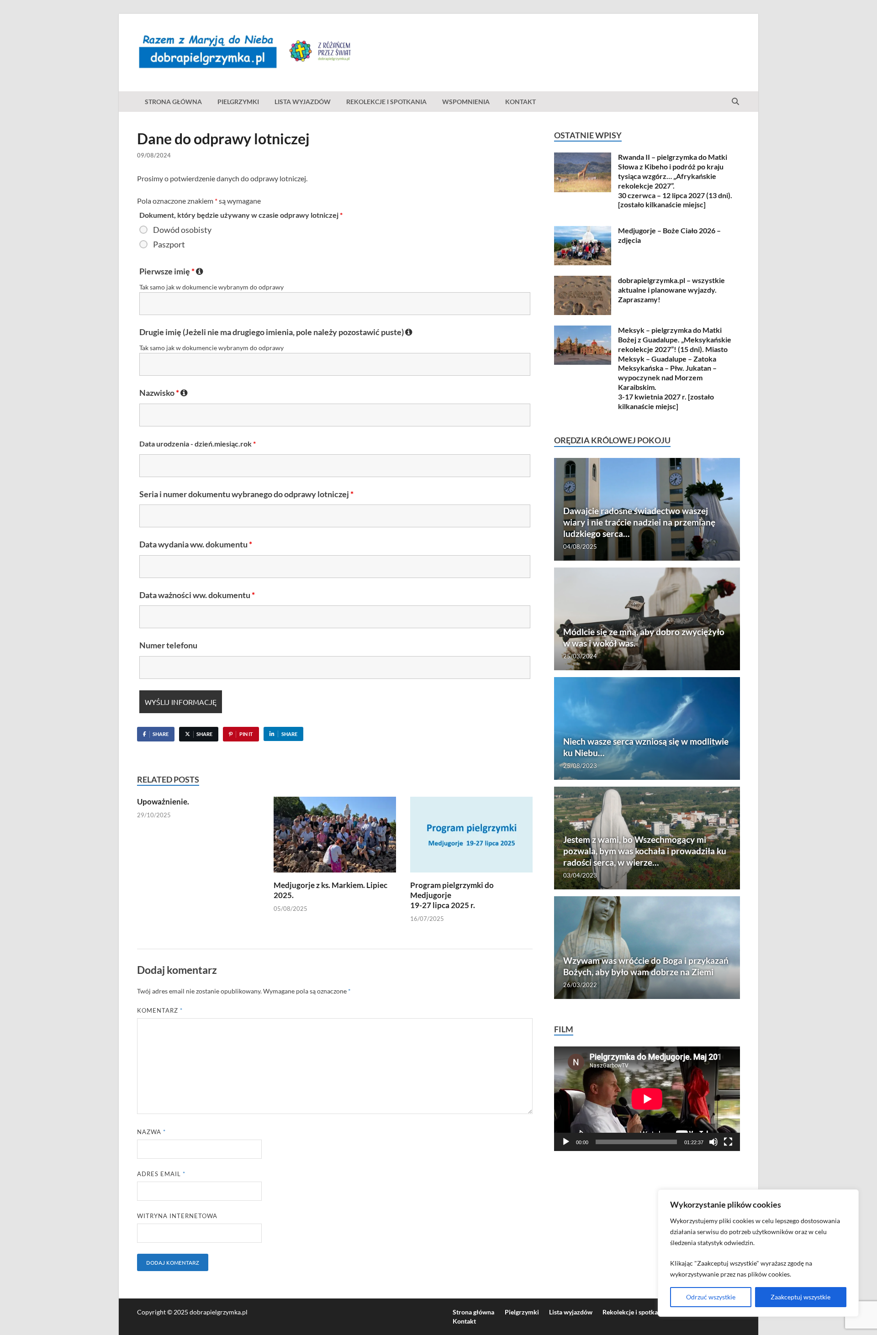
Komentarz (160, 1010)
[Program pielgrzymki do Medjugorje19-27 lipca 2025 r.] (471, 837)
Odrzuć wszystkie (710, 1297)
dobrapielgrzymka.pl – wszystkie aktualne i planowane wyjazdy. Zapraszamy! (671, 290)
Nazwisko (163, 393)
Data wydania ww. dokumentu (195, 544)
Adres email (161, 1173)
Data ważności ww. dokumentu (197, 595)
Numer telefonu (168, 645)
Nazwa (151, 1131)
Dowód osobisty (182, 229)
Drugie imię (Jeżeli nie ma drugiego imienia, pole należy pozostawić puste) (275, 332)
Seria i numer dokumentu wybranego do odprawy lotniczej (246, 494)
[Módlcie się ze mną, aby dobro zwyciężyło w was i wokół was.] (647, 619)
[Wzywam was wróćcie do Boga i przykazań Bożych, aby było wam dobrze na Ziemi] (647, 947)
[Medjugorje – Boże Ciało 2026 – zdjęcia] (582, 231)
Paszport (169, 244)
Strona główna (173, 101)
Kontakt (520, 101)
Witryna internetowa (177, 1215)
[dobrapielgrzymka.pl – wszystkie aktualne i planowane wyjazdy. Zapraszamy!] (582, 281)
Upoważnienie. (163, 801)
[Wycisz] (713, 1141)
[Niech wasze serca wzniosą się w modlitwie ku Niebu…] (647, 728)
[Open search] (735, 101)
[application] (647, 1098)
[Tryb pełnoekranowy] (728, 1141)
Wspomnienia (466, 101)
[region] (758, 1253)
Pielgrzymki (238, 101)
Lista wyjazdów (303, 101)
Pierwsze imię (171, 271)
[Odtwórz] (566, 1141)
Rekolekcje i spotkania (386, 101)
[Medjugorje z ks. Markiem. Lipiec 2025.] (335, 837)
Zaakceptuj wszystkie (800, 1297)
